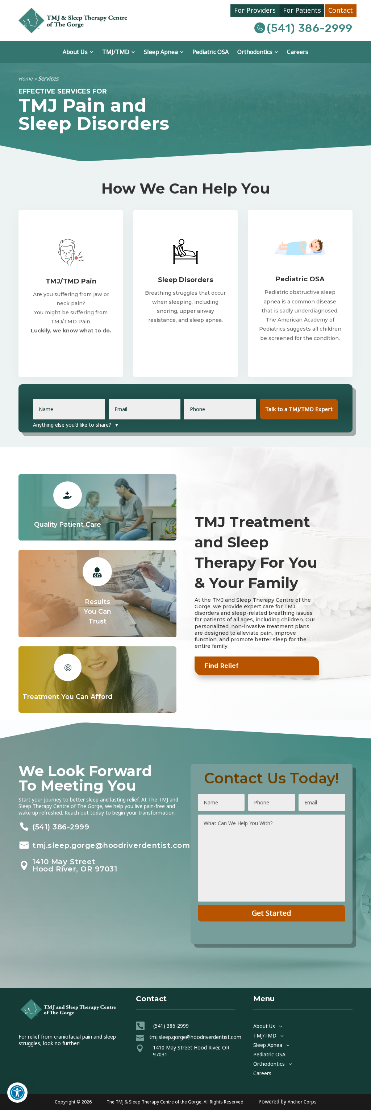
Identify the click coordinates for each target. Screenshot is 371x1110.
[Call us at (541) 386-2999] (260, 28)
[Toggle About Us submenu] (91, 51)
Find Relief (221, 665)
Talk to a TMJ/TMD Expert (299, 409)
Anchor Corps (302, 1102)
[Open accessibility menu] (17, 1092)
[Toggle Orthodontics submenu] (276, 51)
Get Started (271, 913)
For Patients (302, 10)
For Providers (255, 10)
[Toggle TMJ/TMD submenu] (133, 51)
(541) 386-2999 (310, 28)
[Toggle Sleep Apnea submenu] (181, 51)
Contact (340, 10)
